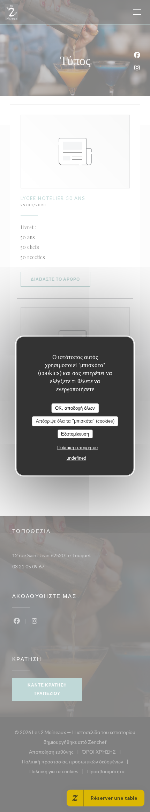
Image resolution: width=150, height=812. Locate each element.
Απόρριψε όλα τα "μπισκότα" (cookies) (75, 421)
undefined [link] (76, 458)
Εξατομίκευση (75, 434)
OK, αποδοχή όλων (75, 408)
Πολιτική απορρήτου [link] (77, 447)
